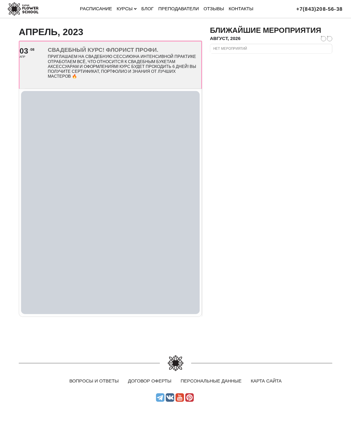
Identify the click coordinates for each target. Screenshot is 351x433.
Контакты (241, 8)
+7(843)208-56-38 (319, 9)
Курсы (125, 8)
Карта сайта (266, 381)
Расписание (96, 8)
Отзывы (214, 8)
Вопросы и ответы (94, 381)
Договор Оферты (149, 381)
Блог (147, 8)
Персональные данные (211, 381)
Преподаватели (178, 8)
